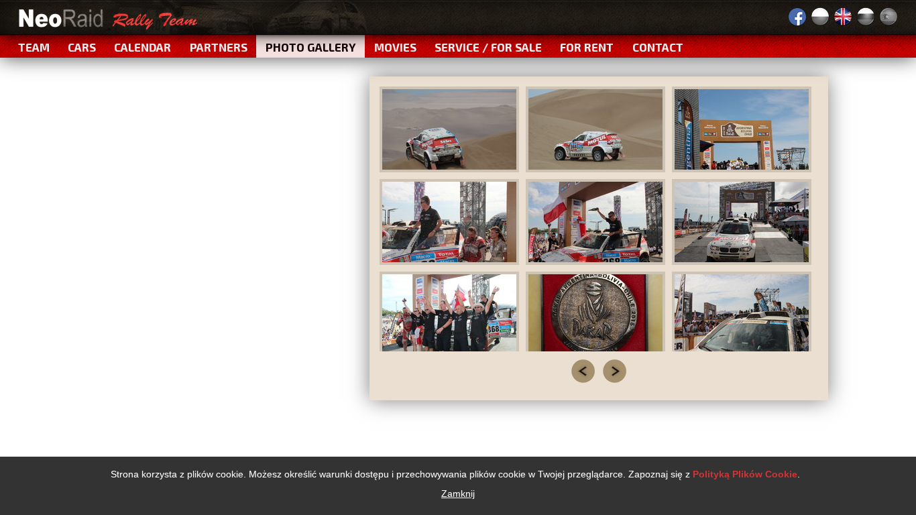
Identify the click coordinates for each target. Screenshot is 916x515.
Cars (82, 47)
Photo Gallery (311, 47)
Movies (395, 47)
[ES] (888, 17)
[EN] (843, 17)
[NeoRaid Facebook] (797, 17)
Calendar (142, 47)
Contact (657, 47)
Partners (218, 47)
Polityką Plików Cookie (745, 474)
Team (34, 47)
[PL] (820, 17)
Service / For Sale (488, 47)
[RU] (866, 17)
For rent (587, 47)
